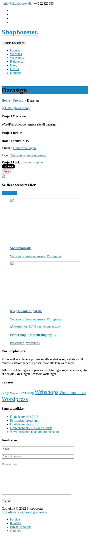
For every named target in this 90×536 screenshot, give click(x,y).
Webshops (18, 155)
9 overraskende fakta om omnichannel (35, 432)
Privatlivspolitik (20, 527)
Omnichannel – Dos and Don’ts (31, 428)
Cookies (15, 530)
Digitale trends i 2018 (24, 416)
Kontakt (15, 523)
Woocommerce (36, 155)
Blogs (5, 393)
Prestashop (17, 343)
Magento (14, 393)
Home (6, 100)
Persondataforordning (24, 420)
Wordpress (54, 256)
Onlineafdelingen (24, 148)
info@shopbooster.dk (17, 3)
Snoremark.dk (20, 248)
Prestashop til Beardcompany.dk (33, 335)
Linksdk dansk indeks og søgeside (24, 512)
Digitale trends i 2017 (24, 424)
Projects (18, 100)
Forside (15, 519)
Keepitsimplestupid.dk (26, 311)
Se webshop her (33, 162)
